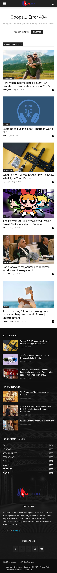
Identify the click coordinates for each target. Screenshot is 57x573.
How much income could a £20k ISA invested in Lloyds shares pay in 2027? (26, 84)
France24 (6, 274)
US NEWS (6, 124)
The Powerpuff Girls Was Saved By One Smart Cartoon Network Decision (27, 222)
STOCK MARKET (8, 78)
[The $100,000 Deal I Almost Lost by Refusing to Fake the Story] (10, 359)
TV (4, 216)
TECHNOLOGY (7, 170)
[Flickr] (28, 549)
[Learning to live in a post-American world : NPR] (28, 111)
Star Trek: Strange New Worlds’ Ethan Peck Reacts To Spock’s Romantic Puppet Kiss (35, 409)
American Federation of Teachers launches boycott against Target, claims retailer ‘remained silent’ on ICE (36, 372)
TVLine (5, 228)
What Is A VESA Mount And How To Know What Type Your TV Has (28, 176)
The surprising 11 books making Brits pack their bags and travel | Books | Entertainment (25, 314)
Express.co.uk (8, 321)
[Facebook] (22, 549)
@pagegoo (17, 530)
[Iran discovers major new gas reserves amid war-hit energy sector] (28, 249)
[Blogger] (15, 549)
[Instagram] (35, 549)
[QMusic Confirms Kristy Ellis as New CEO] (10, 425)
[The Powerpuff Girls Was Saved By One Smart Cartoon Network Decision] (28, 203)
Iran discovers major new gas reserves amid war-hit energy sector (26, 268)
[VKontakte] (41, 549)
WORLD (5, 262)
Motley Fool (7, 90)
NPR (4, 136)
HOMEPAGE (37, 32)
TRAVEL (5, 307)
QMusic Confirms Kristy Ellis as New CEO (37, 421)
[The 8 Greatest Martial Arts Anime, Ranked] (10, 396)
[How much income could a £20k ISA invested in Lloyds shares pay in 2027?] (28, 64)
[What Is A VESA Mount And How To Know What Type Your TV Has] (28, 157)
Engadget (6, 182)
